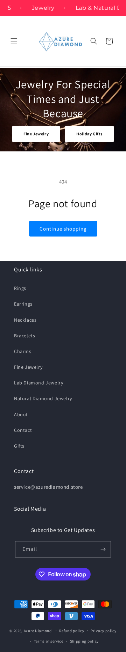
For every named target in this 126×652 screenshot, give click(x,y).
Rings (20, 288)
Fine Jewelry (36, 133)
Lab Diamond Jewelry (38, 383)
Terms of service (48, 641)
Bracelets (24, 335)
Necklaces (25, 320)
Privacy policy (104, 630)
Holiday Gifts (89, 133)
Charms (22, 351)
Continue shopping (63, 228)
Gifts (19, 446)
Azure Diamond (38, 630)
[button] (14, 41)
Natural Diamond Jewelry (43, 398)
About (21, 414)
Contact (23, 430)
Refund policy (71, 630)
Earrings (23, 304)
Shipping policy (84, 641)
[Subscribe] (103, 549)
